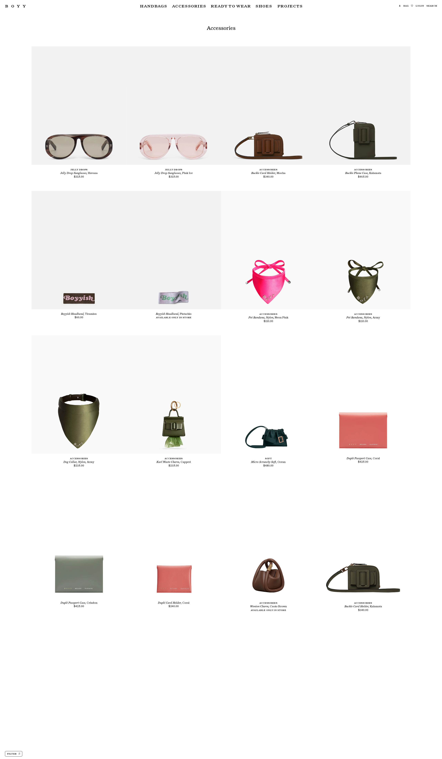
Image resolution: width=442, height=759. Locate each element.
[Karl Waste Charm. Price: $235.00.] (173, 394)
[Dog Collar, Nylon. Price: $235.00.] (79, 394)
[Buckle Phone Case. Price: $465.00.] (363, 105)
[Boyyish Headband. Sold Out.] (173, 250)
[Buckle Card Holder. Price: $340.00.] (268, 105)
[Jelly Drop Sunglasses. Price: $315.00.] (79, 105)
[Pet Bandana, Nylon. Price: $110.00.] (268, 250)
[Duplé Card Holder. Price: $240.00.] (173, 539)
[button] (153, 6)
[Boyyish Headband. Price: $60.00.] (79, 250)
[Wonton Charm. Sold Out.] (268, 539)
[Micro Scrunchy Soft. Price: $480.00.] (268, 394)
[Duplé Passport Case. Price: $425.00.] (363, 394)
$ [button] (400, 5)
